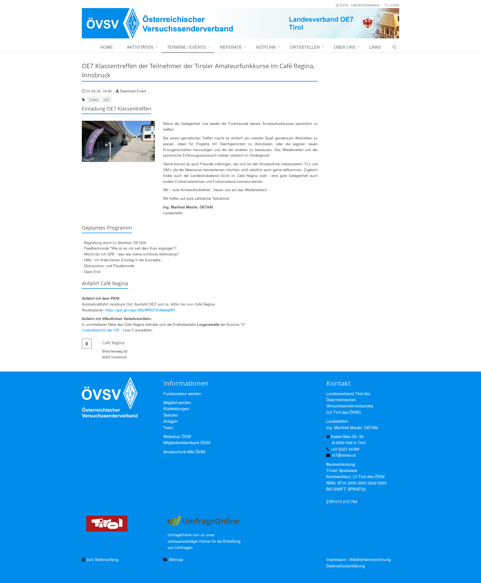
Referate (231, 47)
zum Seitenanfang (101, 559)
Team (168, 427)
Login (394, 5)
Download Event (132, 91)
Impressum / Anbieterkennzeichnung (358, 559)
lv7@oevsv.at (344, 455)
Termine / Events (186, 47)
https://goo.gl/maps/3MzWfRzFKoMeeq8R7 (140, 310)
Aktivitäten (140, 47)
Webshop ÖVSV (177, 436)
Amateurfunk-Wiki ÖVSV (184, 451)
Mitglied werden (177, 402)
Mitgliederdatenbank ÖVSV (186, 442)
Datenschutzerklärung (345, 566)
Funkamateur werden (182, 393)
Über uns (344, 47)
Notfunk (266, 47)
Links (375, 47)
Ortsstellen (305, 47)
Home (106, 47)
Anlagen (170, 421)
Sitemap (175, 559)
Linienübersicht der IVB (100, 330)
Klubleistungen (176, 408)
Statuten (170, 415)
